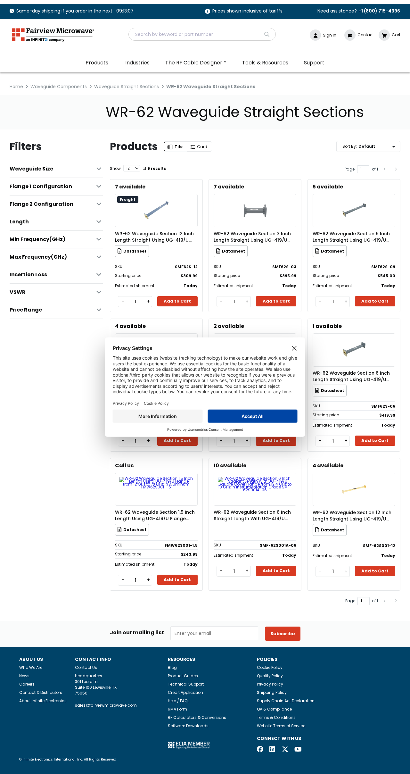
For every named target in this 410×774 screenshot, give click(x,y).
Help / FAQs (179, 700)
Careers (27, 684)
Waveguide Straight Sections (126, 86)
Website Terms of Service (281, 725)
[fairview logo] (53, 34)
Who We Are (30, 667)
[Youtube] (297, 749)
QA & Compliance (274, 709)
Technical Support (186, 684)
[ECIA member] (188, 744)
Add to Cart (177, 301)
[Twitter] (285, 749)
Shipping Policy (272, 692)
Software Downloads (188, 725)
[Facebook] (260, 749)
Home (16, 86)
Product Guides (183, 675)
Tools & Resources (265, 62)
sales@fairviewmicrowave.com (106, 705)
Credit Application (185, 692)
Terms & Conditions (276, 717)
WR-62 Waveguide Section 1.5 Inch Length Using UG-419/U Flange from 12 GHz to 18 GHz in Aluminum (155, 515)
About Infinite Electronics (43, 700)
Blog (172, 667)
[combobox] (202, 34)
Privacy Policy (270, 684)
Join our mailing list (137, 632)
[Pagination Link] (385, 169)
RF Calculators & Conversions (197, 717)
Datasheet (134, 251)
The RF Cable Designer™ (195, 62)
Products (97, 62)
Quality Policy (270, 675)
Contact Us (86, 667)
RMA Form (177, 709)
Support (314, 62)
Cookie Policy (270, 667)
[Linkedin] (272, 749)
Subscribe (282, 633)
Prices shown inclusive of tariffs (247, 11)
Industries (137, 62)
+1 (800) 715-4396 (379, 11)
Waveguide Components (58, 86)
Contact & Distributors (40, 692)
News (24, 675)
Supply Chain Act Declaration (286, 700)
